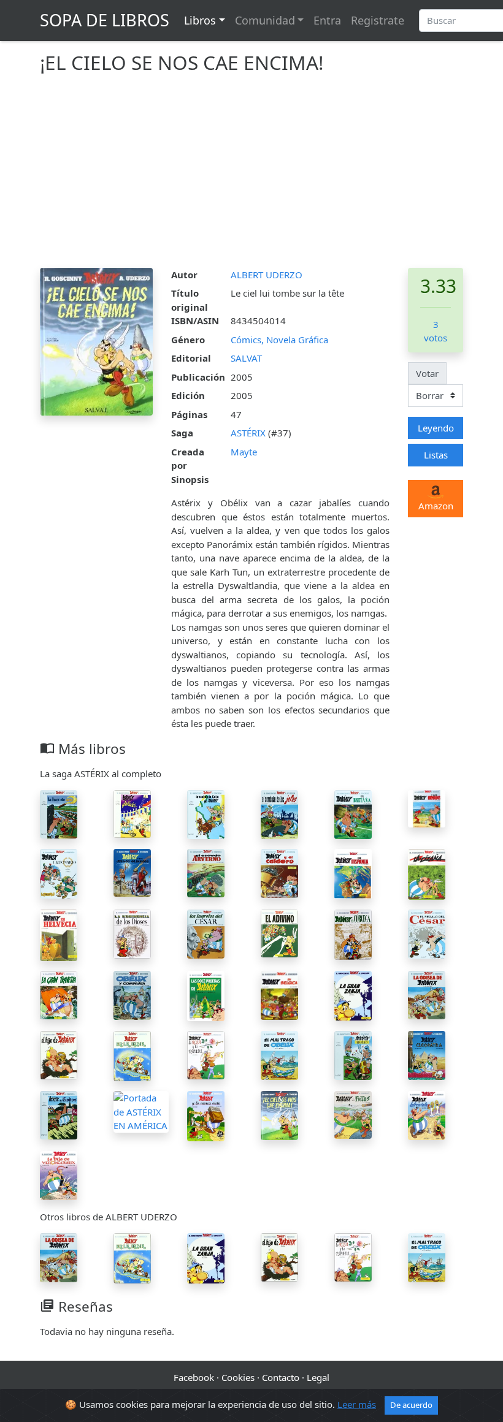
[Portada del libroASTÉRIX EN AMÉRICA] (141, 1111)
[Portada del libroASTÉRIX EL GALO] (353, 1054)
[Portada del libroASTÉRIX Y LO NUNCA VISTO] (206, 1115)
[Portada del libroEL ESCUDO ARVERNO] (206, 872)
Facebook (194, 1377)
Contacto (280, 1377)
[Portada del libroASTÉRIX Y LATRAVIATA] (426, 1114)
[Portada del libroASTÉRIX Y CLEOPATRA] (426, 1054)
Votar (427, 373)
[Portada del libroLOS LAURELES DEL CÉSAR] (206, 933)
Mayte (244, 452)
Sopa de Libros (104, 20)
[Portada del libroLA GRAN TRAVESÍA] (58, 994)
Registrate (377, 20)
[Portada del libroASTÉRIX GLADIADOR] (132, 813)
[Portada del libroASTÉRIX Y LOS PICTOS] (353, 1114)
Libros (200, 20)
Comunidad (265, 20)
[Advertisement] (251, 176)
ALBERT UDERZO (266, 274)
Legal (318, 1377)
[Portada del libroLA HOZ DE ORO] (58, 813)
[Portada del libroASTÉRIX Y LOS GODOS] (58, 1114)
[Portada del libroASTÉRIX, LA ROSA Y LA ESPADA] (206, 1054)
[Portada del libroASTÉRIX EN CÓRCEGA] (353, 933)
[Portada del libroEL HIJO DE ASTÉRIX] (58, 1053)
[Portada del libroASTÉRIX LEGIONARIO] (58, 872)
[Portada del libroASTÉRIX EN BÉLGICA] (279, 994)
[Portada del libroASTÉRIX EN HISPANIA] (353, 873)
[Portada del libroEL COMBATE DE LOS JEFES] (279, 813)
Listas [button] (436, 455)
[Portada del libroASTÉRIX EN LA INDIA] (132, 1055)
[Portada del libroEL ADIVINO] (279, 932)
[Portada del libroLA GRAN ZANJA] (353, 994)
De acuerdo (411, 1404)
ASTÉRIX (249, 433)
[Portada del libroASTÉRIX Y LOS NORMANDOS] (426, 808)
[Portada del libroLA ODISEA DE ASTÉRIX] (426, 994)
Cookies (238, 1377)
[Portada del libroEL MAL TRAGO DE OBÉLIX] (279, 1054)
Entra (327, 20)
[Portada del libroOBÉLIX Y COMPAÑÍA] (132, 994)
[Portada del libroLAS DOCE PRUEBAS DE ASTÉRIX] (206, 995)
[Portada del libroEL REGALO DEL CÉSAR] (426, 933)
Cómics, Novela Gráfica (279, 339)
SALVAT (246, 358)
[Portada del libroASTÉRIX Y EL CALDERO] (279, 872)
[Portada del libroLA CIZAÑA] (426, 873)
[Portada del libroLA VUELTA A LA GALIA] (206, 813)
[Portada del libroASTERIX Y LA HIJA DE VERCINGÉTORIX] (58, 1174)
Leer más (356, 1404)
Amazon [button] (435, 506)
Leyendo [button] (436, 428)
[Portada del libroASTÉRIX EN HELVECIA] (58, 934)
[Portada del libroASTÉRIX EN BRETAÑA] (353, 813)
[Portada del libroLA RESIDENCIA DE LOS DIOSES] (132, 933)
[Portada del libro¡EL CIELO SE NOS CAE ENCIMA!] (279, 1114)
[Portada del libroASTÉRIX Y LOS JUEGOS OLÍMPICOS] (132, 871)
